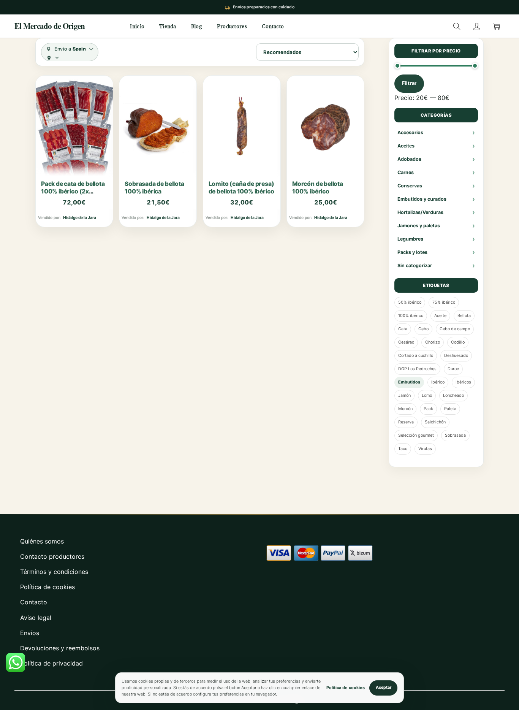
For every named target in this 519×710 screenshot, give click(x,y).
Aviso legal (35, 617)
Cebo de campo (455, 328)
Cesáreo (406, 342)
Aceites (406, 146)
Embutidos (409, 382)
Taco (402, 448)
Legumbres (410, 239)
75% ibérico (443, 302)
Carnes (405, 172)
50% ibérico (409, 302)
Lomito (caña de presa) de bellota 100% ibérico (241, 187)
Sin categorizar (414, 265)
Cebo (423, 328)
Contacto (33, 602)
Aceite (440, 315)
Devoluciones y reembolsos (60, 648)
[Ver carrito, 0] (496, 26)
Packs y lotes (412, 252)
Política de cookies (47, 587)
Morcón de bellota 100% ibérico (317, 187)
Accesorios (410, 132)
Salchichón (435, 422)
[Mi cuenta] (476, 26)
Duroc (453, 368)
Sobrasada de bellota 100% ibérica (154, 187)
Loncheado (453, 395)
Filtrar (409, 83)
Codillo (458, 342)
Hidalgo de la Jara (79, 217)
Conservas (409, 186)
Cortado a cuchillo (415, 355)
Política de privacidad (51, 663)
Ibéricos (463, 382)
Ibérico (438, 382)
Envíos (29, 633)
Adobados (409, 159)
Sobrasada (455, 435)
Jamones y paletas (418, 225)
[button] (456, 26)
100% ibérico (410, 315)
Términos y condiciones (54, 571)
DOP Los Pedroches (417, 368)
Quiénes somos (42, 541)
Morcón (405, 408)
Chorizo (432, 342)
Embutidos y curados (421, 199)
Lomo (427, 395)
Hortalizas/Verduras (420, 212)
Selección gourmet (416, 435)
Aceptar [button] (383, 687)
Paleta (450, 408)
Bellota (464, 315)
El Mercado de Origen (49, 26)
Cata (402, 328)
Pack (428, 408)
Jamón (404, 395)
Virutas (425, 448)
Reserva (406, 422)
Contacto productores (52, 556)
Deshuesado (456, 355)
